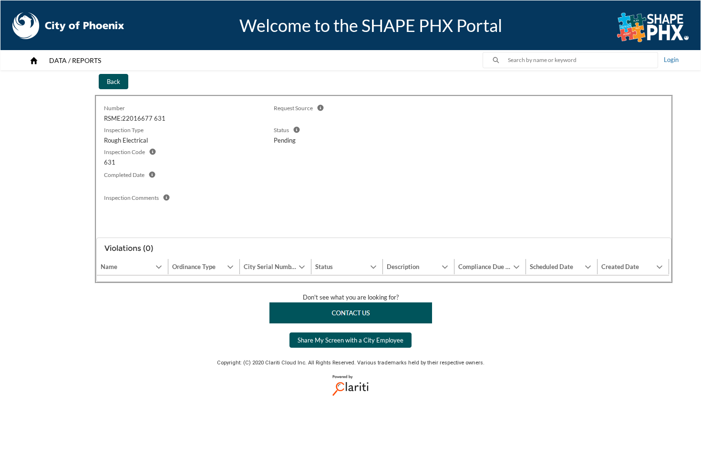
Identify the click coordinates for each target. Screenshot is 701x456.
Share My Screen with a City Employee (350, 340)
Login (671, 59)
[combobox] (583, 60)
